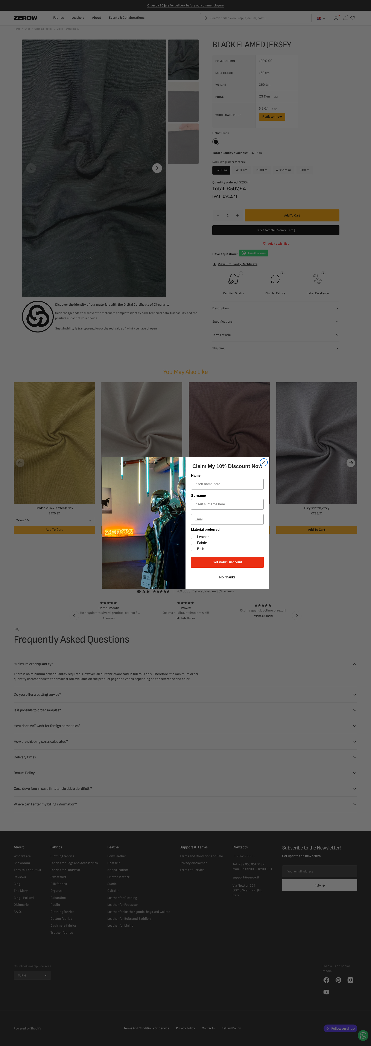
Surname (198, 495)
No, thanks (227, 577)
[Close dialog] (264, 462)
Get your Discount (227, 562)
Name (196, 475)
